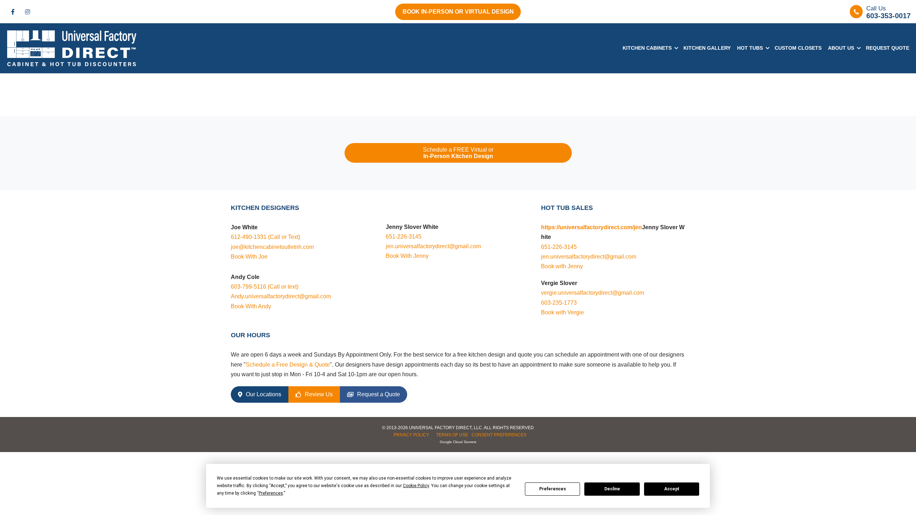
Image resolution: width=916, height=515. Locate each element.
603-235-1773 (559, 303)
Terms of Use (452, 434)
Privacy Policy (411, 434)
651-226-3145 (404, 237)
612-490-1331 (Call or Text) (265, 237)
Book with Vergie (562, 312)
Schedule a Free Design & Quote (288, 365)
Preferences (552, 488)
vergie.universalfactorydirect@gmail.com (592, 293)
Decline (612, 488)
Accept (671, 488)
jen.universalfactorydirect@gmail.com (433, 246)
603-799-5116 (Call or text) (264, 287)
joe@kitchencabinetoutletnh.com (272, 247)
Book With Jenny (407, 256)
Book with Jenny (562, 266)
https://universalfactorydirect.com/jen (591, 227)
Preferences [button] (271, 493)
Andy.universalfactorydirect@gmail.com (281, 296)
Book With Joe (249, 257)
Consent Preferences (499, 434)
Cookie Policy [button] (416, 485)
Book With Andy (251, 306)
